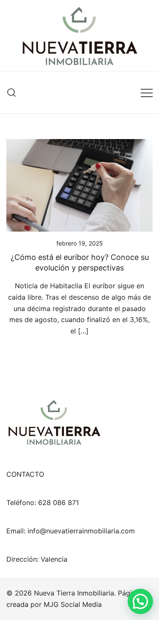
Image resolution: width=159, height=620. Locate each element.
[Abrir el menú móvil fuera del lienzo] (147, 92)
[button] (140, 601)
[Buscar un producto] (11, 92)
